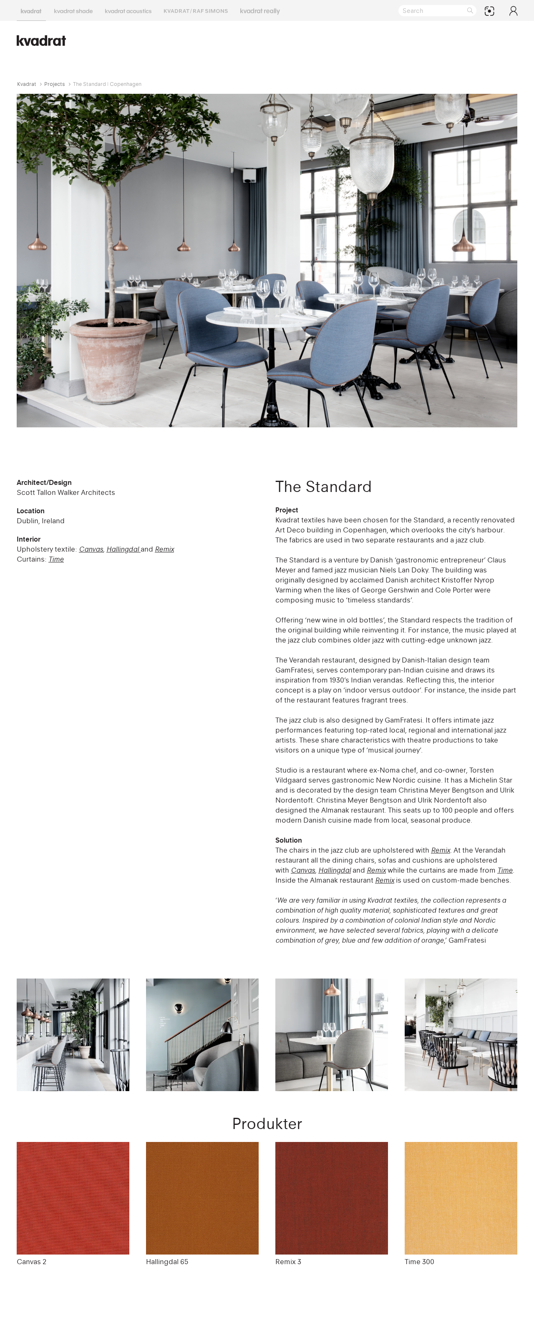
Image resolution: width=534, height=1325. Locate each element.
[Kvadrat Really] (260, 10)
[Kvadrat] (31, 10)
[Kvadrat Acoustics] (128, 10)
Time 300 (419, 1261)
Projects (54, 84)
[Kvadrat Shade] (73, 10)
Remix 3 (288, 1261)
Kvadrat (26, 84)
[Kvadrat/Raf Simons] (196, 10)
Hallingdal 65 (167, 1261)
